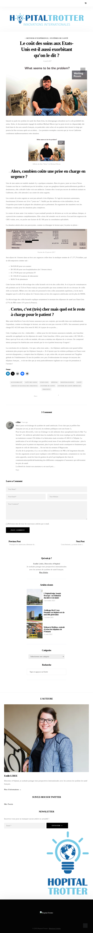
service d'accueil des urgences (25, 385)
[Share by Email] (53, 396)
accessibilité (16, 382)
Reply (17, 470)
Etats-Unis (44, 382)
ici (79, 124)
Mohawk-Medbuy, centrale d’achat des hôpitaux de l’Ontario (54, 629)
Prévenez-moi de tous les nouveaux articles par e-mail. (28, 524)
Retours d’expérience (38, 38)
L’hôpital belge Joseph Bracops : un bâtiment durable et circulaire (52, 595)
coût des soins (31, 382)
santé (79, 382)
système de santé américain (69, 385)
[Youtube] (14, 3)
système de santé (47, 385)
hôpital (54, 382)
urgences (46, 389)
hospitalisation (67, 382)
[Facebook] (7, 3)
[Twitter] (10, 3)
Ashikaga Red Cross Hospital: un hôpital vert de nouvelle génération (54, 612)
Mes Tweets (8, 804)
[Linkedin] (17, 3)
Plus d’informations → (12, 789)
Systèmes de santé (59, 38)
